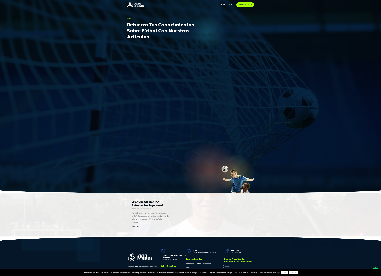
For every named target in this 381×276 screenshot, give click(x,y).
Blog (231, 5)
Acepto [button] (285, 273)
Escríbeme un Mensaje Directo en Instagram (174, 256)
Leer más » (136, 226)
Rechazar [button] (293, 273)
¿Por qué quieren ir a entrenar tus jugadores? (148, 203)
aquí (278, 273)
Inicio (223, 5)
